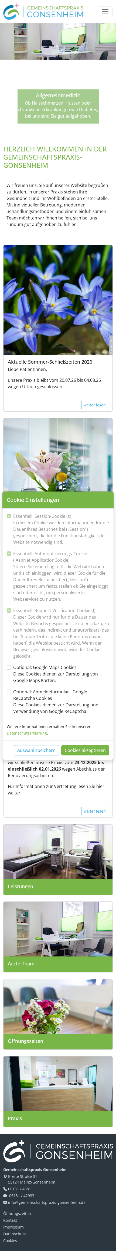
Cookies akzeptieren (85, 750)
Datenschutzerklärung (27, 733)
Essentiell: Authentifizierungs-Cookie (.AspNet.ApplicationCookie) (60, 576)
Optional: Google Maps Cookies (55, 673)
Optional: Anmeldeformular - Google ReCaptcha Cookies (55, 701)
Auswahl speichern (36, 750)
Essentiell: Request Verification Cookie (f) (61, 633)
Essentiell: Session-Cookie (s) (61, 529)
